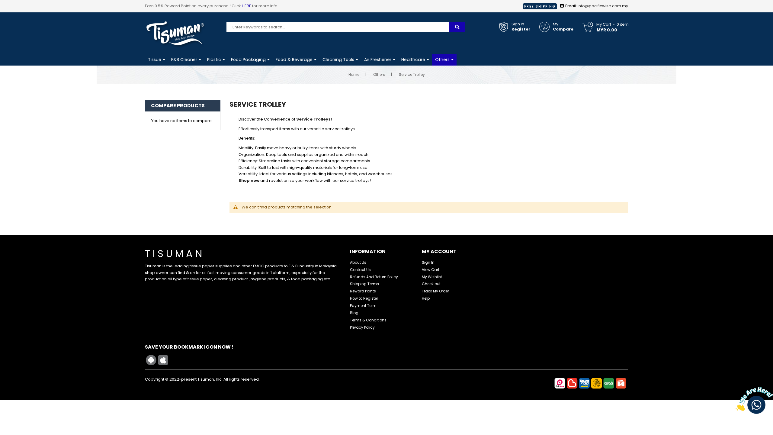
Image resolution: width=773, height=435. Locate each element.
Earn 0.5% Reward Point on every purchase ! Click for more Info (211, 6)
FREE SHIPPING (540, 6)
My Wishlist (432, 276)
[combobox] (337, 27)
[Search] (457, 27)
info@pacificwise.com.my (603, 6)
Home (353, 74)
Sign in (518, 24)
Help (426, 298)
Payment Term (363, 305)
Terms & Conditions (368, 320)
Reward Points (363, 291)
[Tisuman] (175, 21)
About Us (358, 262)
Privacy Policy (362, 327)
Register (521, 29)
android (151, 360)
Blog (354, 312)
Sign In (428, 262)
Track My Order (435, 291)
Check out (431, 283)
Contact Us (360, 269)
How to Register (364, 298)
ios (163, 360)
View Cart (430, 269)
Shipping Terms (364, 283)
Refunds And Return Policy (374, 276)
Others (379, 74)
